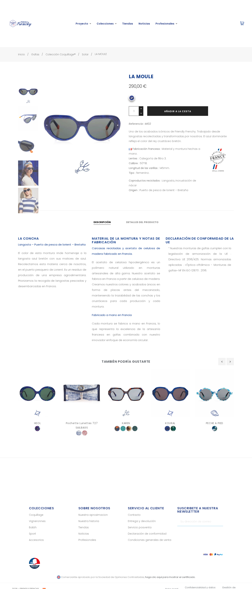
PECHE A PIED (214, 423)
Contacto (134, 515)
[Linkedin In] (220, 532)
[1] (219, 521)
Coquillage (36, 515)
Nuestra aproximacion (93, 515)
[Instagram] (214, 532)
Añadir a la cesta (177, 111)
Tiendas (83, 527)
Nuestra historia (88, 521)
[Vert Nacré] (173, 428)
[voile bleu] (78, 433)
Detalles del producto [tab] (142, 222)
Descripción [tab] (102, 222)
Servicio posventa (139, 527)
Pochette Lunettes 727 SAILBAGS (82, 425)
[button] (225, 23)
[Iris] (37, 428)
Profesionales (87, 540)
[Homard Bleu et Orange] (117, 428)
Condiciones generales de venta (149, 540)
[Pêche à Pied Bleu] (214, 428)
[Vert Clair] (123, 428)
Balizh (33, 527)
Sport (32, 534)
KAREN (126, 423)
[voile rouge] (84, 433)
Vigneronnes (37, 521)
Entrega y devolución (142, 521)
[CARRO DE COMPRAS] (242, 23)
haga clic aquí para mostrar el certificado (170, 577)
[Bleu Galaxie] (167, 428)
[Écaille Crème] (129, 428)
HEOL (37, 423)
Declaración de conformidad (147, 534)
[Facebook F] (207, 532)
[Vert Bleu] (134, 428)
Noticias (83, 534)
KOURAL (170, 423)
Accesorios (36, 540)
